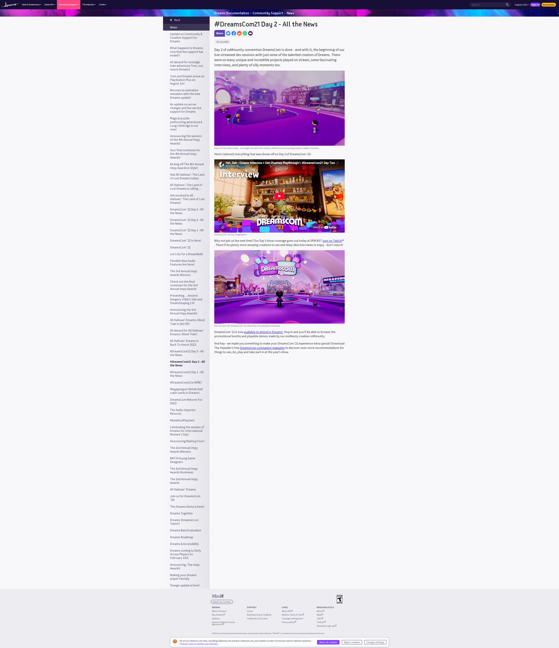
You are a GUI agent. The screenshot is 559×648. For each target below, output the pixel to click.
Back (177, 20)
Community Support (268, 13)
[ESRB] (339, 599)
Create (250, 611)
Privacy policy (288, 622)
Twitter (320, 622)
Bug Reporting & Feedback (259, 614)
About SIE (286, 611)
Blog (319, 614)
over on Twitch (332, 241)
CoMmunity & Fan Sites (257, 618)
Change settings (375, 642)
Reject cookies (352, 642)
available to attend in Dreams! (263, 332)
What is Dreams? (219, 611)
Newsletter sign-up (326, 626)
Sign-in (535, 4)
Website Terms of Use (292, 614)
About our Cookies (222, 601)
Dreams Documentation (231, 13)
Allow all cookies (328, 642)
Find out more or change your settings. (199, 643)
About (319, 611)
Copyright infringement (292, 618)
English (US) (521, 4)
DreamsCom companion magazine (262, 348)
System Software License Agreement (223, 623)
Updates (216, 618)
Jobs (319, 618)
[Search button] (508, 4)
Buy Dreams (548, 4)
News (290, 13)
